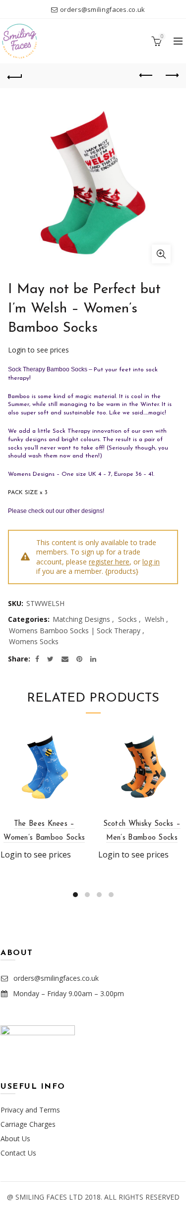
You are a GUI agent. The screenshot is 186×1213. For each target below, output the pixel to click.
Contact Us (18, 1153)
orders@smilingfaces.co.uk (102, 9)
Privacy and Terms (30, 1109)
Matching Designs (81, 619)
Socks (127, 619)
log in (151, 561)
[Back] (14, 76)
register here (109, 561)
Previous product (146, 76)
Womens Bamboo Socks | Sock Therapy (74, 630)
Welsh (154, 619)
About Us (15, 1138)
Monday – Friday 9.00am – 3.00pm (68, 993)
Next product (171, 76)
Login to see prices (38, 349)
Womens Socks (34, 641)
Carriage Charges (28, 1124)
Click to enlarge (161, 254)
